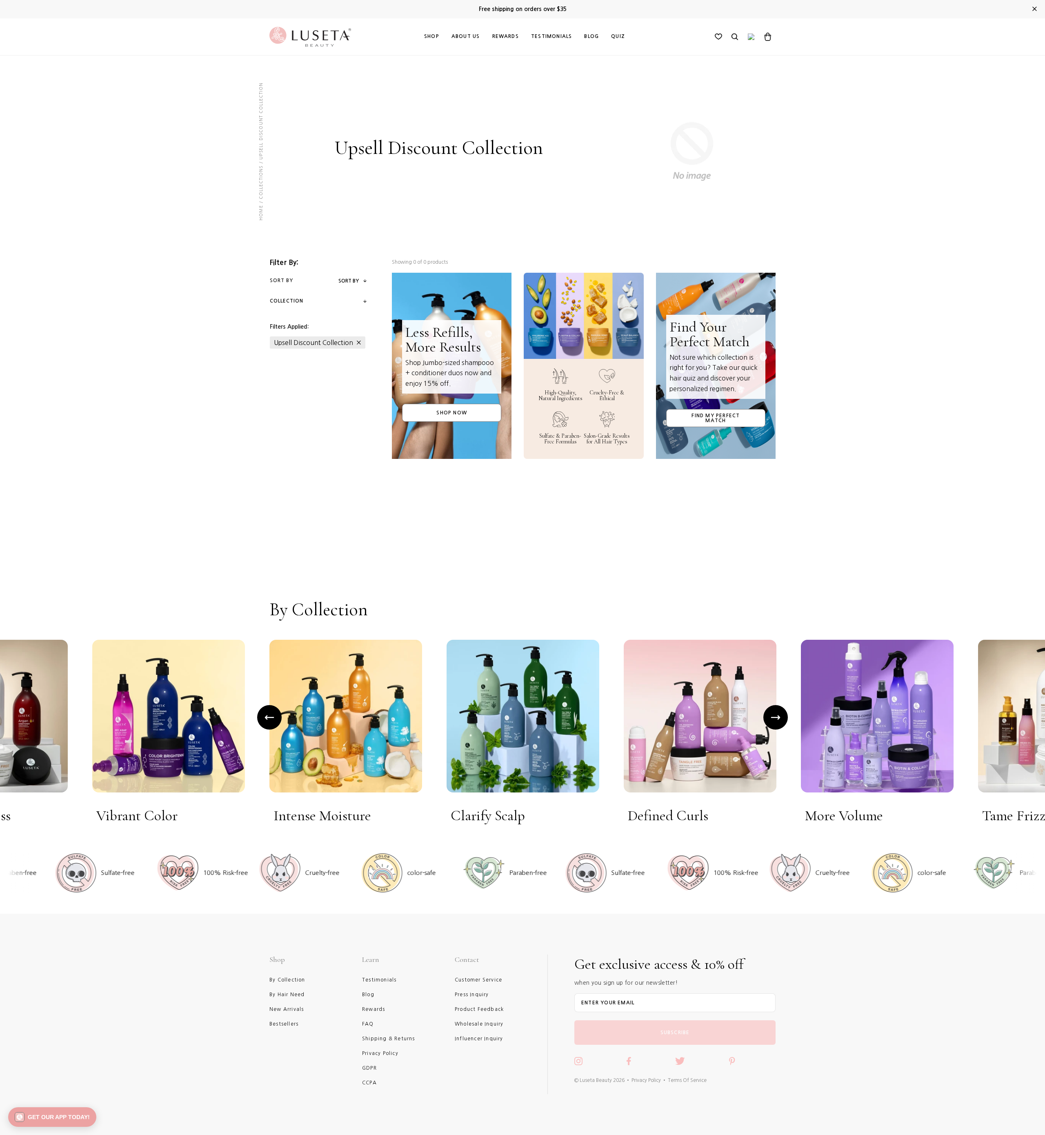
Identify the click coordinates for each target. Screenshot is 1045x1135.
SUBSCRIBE (675, 1032)
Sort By (348, 280)
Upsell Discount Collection (313, 342)
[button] (52, 1117)
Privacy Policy (646, 1080)
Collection (286, 300)
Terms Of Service (687, 1080)
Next (775, 717)
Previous (269, 717)
